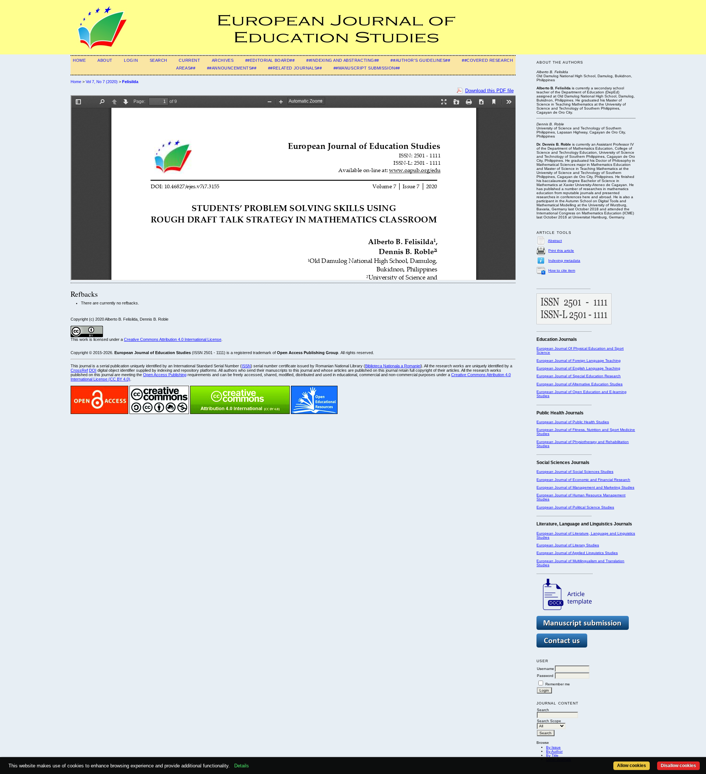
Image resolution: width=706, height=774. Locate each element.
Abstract (555, 241)
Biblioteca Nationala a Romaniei (393, 366)
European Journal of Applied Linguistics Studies (577, 553)
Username (545, 669)
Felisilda (130, 81)
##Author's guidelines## (420, 60)
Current (189, 60)
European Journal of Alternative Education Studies (579, 384)
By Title (552, 755)
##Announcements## (232, 68)
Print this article (561, 251)
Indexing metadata (564, 260)
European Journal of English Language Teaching (578, 368)
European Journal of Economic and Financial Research (583, 480)
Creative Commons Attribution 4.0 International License (172, 339)
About (105, 60)
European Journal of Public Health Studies (572, 422)
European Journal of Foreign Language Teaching (578, 361)
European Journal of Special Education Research (578, 376)
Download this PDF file (489, 90)
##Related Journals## (295, 68)
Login (131, 60)
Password (545, 676)
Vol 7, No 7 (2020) (102, 81)
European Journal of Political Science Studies (575, 507)
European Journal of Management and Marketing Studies (585, 487)
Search (158, 60)
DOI (92, 370)
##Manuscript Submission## (367, 68)
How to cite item (561, 270)
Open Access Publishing (164, 374)
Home (79, 60)
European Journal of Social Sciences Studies (574, 472)
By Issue (553, 747)
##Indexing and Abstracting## (342, 60)
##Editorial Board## (270, 60)
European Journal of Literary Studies (567, 545)
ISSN (246, 366)
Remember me (557, 684)
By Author (554, 751)
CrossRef (79, 370)
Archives (223, 60)
